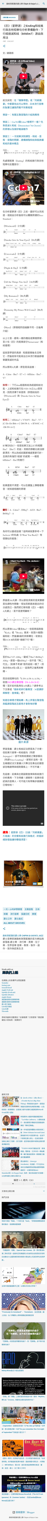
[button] (4, 46)
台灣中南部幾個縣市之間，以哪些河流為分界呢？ (19, 1286)
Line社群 (5, 1009)
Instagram (6, 985)
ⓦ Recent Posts (39, 1187)
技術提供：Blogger (25, 1512)
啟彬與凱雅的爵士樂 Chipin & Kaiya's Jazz (23, 4)
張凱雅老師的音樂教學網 (10, 999)
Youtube (5, 983)
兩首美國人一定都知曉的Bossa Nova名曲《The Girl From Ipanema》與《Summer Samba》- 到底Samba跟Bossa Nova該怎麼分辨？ (22, 1497)
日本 (37, 909)
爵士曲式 (18, 919)
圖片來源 (23, 742)
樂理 (34, 914)
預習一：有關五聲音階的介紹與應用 (21, 114)
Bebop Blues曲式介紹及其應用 (13, 1370)
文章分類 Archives (9, 17)
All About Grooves (14, 923)
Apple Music (6, 997)
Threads (5, 1011)
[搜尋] (43, 3)
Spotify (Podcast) (8, 992)
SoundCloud (7, 988)
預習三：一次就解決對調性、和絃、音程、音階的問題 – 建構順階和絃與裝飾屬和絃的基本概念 (23, 140)
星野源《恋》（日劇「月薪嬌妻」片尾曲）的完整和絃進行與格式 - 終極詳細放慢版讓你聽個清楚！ (23, 836)
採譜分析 (25, 914)
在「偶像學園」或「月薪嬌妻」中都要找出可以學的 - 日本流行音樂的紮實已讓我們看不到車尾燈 (23, 104)
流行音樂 (14, 914)
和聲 (6, 914)
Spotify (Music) (8, 995)
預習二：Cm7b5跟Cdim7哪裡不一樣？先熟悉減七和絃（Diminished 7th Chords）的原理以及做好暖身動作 (23, 125)
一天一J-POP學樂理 (13, 909)
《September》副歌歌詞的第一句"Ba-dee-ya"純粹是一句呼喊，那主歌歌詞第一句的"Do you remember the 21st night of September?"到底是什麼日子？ (23, 1429)
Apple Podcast (7, 990)
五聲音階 (29, 909)
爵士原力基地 (6, 1004)
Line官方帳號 (7, 1007)
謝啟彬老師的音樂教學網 (10, 1002)
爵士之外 (8, 919)
